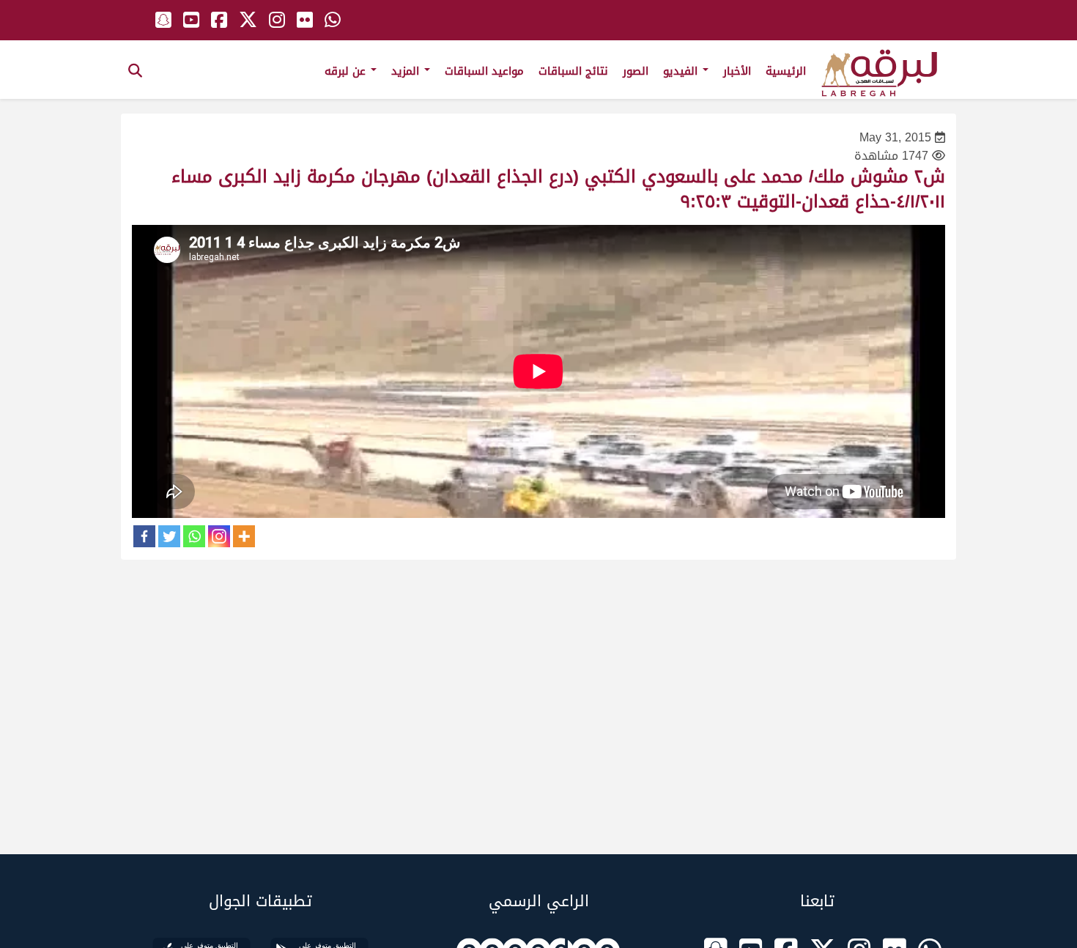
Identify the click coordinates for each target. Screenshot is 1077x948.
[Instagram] (219, 536)
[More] (244, 536)
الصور (635, 71)
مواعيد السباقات (484, 71)
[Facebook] (144, 536)
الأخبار (737, 71)
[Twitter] (169, 536)
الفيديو (682, 71)
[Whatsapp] (194, 536)
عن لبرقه (347, 71)
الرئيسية (786, 71)
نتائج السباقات (573, 71)
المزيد (407, 71)
